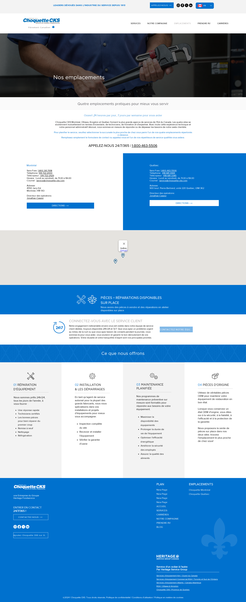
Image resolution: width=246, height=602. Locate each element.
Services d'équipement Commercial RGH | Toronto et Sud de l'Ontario (187, 579)
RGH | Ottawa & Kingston (167, 586)
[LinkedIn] (190, 5)
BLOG (159, 527)
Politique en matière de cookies (168, 597)
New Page (161, 489)
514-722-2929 (47, 175)
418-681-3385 (169, 175)
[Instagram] (178, 5)
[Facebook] (182, 5)
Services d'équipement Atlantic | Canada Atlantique (178, 582)
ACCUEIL (161, 506)
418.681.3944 (168, 173)
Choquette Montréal (199, 489)
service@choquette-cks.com (50, 180)
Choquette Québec (199, 494)
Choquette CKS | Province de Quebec (173, 589)
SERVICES (161, 510)
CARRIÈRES (162, 514)
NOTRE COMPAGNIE (167, 518)
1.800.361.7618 (45, 170)
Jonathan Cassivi (35, 198)
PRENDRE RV (163, 522)
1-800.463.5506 (169, 170)
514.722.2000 (45, 173)
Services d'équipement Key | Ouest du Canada (176, 575)
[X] (186, 5)
